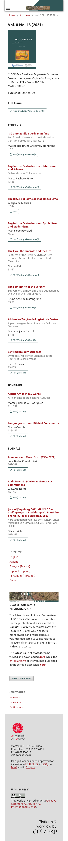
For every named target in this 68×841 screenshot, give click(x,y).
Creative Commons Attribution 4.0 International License (33, 804)
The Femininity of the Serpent (33, 290)
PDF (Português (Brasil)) (24, 154)
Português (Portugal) (22, 575)
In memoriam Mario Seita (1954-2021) (31, 457)
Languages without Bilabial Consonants (33, 423)
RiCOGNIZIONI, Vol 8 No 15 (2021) (28, 110)
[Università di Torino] (18, 740)
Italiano (14, 561)
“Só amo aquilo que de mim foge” (31, 137)
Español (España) (19, 571)
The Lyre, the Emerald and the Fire (30, 256)
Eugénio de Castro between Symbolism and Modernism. (32, 225)
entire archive (17, 660)
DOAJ (45, 764)
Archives (25, 15)
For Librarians (15, 707)
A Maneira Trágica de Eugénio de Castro (33, 323)
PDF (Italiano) (19, 372)
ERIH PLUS (31, 764)
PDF (14, 211)
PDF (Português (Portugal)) (25, 187)
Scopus (30, 767)
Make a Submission (21, 678)
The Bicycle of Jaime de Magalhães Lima (33, 199)
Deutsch (14, 580)
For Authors (15, 702)
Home (11, 15)
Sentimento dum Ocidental (30, 355)
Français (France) (19, 566)
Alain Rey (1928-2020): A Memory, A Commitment (30, 483)
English (13, 557)
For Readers (15, 697)
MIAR (14, 767)
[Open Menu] (8, 8)
